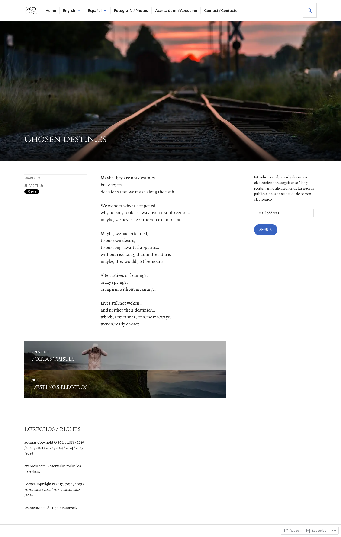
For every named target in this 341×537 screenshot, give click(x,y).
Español (95, 10)
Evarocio (32, 178)
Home (50, 10)
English (69, 10)
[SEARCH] (310, 10)
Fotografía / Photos (131, 10)
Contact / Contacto (221, 10)
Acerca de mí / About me (176, 10)
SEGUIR (265, 229)
